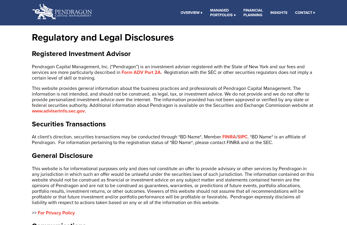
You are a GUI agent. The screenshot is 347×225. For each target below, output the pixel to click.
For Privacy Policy (56, 213)
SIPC (242, 137)
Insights (279, 12)
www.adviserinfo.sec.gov (58, 111)
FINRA (229, 137)
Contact (303, 12)
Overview (190, 12)
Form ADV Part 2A (141, 72)
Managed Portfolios (221, 12)
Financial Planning (253, 12)
